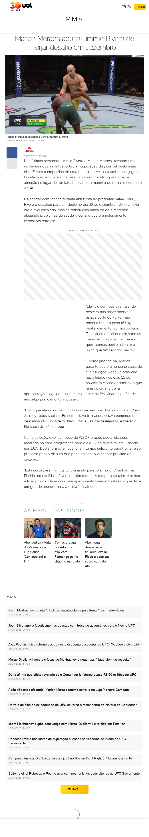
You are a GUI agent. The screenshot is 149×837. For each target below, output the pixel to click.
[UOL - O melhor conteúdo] (21, 6)
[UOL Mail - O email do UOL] (124, 7)
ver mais (72, 789)
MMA (74, 19)
